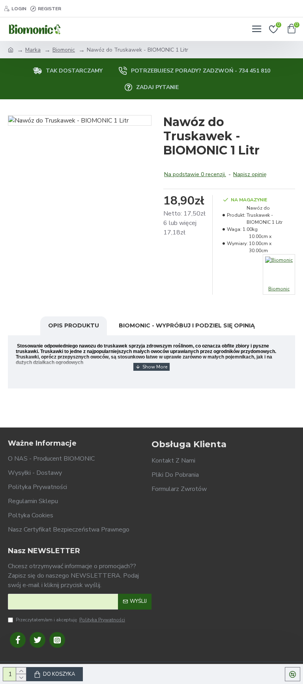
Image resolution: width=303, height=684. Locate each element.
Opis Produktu (73, 325)
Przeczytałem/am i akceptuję (70, 620)
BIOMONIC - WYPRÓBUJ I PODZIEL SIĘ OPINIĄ (187, 325)
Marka (33, 50)
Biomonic (63, 50)
